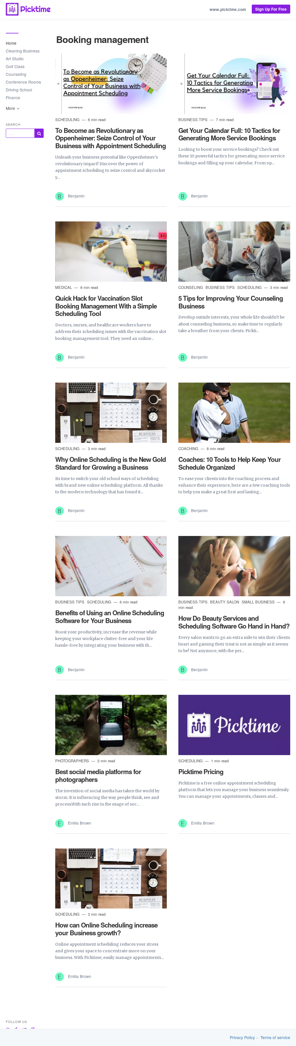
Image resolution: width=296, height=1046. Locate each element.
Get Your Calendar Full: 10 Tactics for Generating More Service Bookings (229, 134)
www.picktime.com (228, 9)
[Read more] (111, 84)
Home (11, 43)
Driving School (19, 90)
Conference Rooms (23, 82)
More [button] (11, 108)
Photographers (72, 760)
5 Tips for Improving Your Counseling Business (230, 302)
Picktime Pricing (200, 771)
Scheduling (68, 119)
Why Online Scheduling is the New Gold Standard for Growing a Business (110, 463)
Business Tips (193, 119)
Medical (64, 287)
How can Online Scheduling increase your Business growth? (106, 928)
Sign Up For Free (271, 9)
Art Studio (15, 58)
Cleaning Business (23, 51)
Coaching (188, 448)
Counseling (16, 74)
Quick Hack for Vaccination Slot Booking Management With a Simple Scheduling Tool (106, 306)
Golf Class (15, 66)
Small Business (259, 602)
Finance (13, 97)
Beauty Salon (225, 602)
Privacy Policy (242, 1037)
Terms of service (275, 1037)
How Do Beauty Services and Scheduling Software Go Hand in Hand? (234, 622)
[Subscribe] (39, 133)
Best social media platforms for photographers (98, 775)
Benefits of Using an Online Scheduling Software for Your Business (109, 616)
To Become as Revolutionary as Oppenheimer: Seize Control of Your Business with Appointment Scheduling (110, 138)
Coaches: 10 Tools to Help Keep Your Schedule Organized (229, 463)
